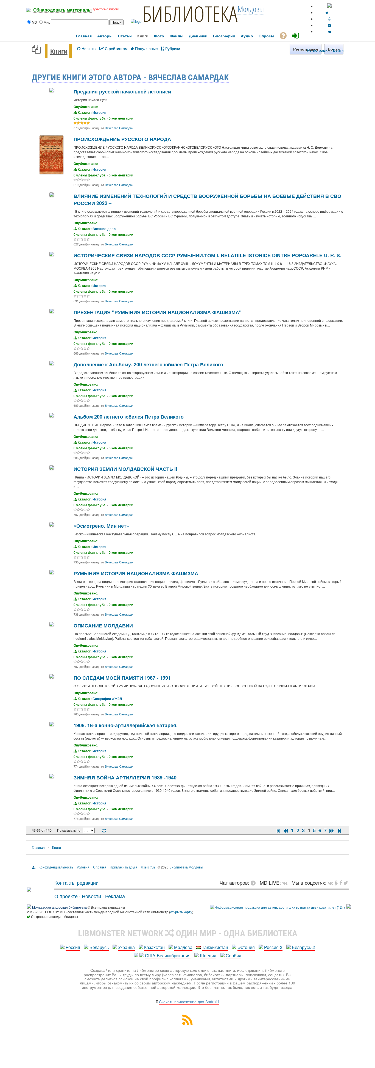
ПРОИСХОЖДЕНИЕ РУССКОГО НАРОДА (122, 139)
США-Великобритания (168, 955)
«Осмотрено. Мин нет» (101, 525)
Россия (73, 947)
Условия (83, 867)
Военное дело (104, 228)
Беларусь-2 (303, 947)
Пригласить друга (123, 867)
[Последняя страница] (339, 830)
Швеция (208, 955)
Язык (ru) (148, 867)
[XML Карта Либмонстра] (187, 1023)
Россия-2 (273, 947)
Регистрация (318, 50)
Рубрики (172, 48)
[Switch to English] (329, 6)
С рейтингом (116, 48)
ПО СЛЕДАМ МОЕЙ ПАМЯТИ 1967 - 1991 (122, 677)
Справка (99, 867)
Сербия (233, 955)
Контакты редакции (76, 882)
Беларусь (99, 947)
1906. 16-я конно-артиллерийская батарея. (126, 725)
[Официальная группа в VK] (329, 31)
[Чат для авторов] (254, 882)
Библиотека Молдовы (186, 867)
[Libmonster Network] (277, 907)
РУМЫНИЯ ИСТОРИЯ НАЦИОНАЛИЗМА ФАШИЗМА (136, 573)
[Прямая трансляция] (286, 882)
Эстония (246, 947)
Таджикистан (215, 947)
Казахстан (154, 947)
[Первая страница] (278, 830)
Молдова (183, 947)
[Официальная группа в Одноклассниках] (329, 18)
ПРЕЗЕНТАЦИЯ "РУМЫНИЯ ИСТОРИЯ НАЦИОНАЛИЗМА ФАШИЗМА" (158, 312)
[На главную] (29, 889)
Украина (126, 947)
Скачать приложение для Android (189, 1001)
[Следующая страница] (331, 830)
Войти (338, 50)
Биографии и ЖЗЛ (107, 698)
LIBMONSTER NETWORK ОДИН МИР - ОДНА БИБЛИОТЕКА (187, 933)
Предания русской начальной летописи (122, 91)
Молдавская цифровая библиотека (59, 907)
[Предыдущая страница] (285, 830)
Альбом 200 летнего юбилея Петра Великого (129, 416)
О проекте (66, 896)
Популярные (146, 48)
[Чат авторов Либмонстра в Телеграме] (329, 25)
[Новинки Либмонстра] (336, 882)
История (99, 112)
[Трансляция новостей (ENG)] (326, 12)
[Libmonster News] (345, 882)
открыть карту (181, 911)
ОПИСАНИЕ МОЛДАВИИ (103, 625)
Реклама (115, 896)
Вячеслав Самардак (119, 128)
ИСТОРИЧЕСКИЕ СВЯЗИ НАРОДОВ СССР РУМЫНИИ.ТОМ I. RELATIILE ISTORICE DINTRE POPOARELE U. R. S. (207, 255)
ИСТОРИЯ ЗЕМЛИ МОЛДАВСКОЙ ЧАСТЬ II (125, 468)
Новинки (88, 48)
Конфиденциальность (56, 867)
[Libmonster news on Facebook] (340, 882)
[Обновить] (104, 830)
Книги (59, 51)
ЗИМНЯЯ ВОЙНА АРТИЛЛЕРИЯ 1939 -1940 (125, 777)
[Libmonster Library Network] (348, 907)
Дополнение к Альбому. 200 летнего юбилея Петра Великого (148, 364)
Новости (91, 896)
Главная (38, 847)
